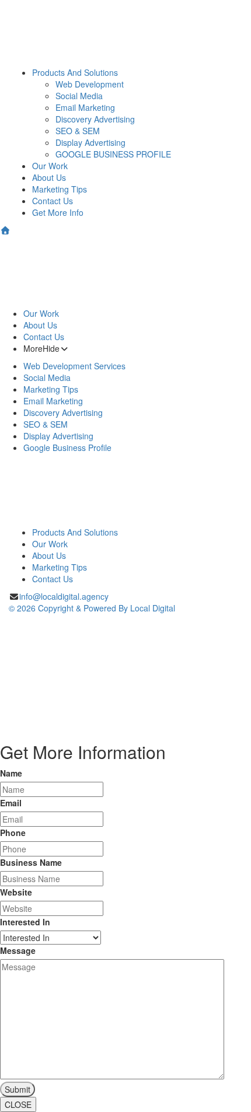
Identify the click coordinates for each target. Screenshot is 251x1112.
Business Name (31, 862)
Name (11, 773)
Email (11, 803)
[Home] (5, 230)
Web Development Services (74, 366)
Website (16, 892)
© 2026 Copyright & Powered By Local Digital (92, 608)
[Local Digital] (125, 271)
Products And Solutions (75, 72)
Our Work (50, 166)
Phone (13, 832)
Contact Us (52, 201)
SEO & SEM (77, 131)
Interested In (25, 922)
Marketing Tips (59, 189)
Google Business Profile (67, 447)
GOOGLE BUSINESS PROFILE (113, 154)
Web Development (89, 84)
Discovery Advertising (95, 119)
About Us (49, 177)
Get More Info (57, 212)
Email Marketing (85, 107)
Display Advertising (90, 142)
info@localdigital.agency (64, 596)
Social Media (79, 96)
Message (18, 950)
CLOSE (18, 1104)
